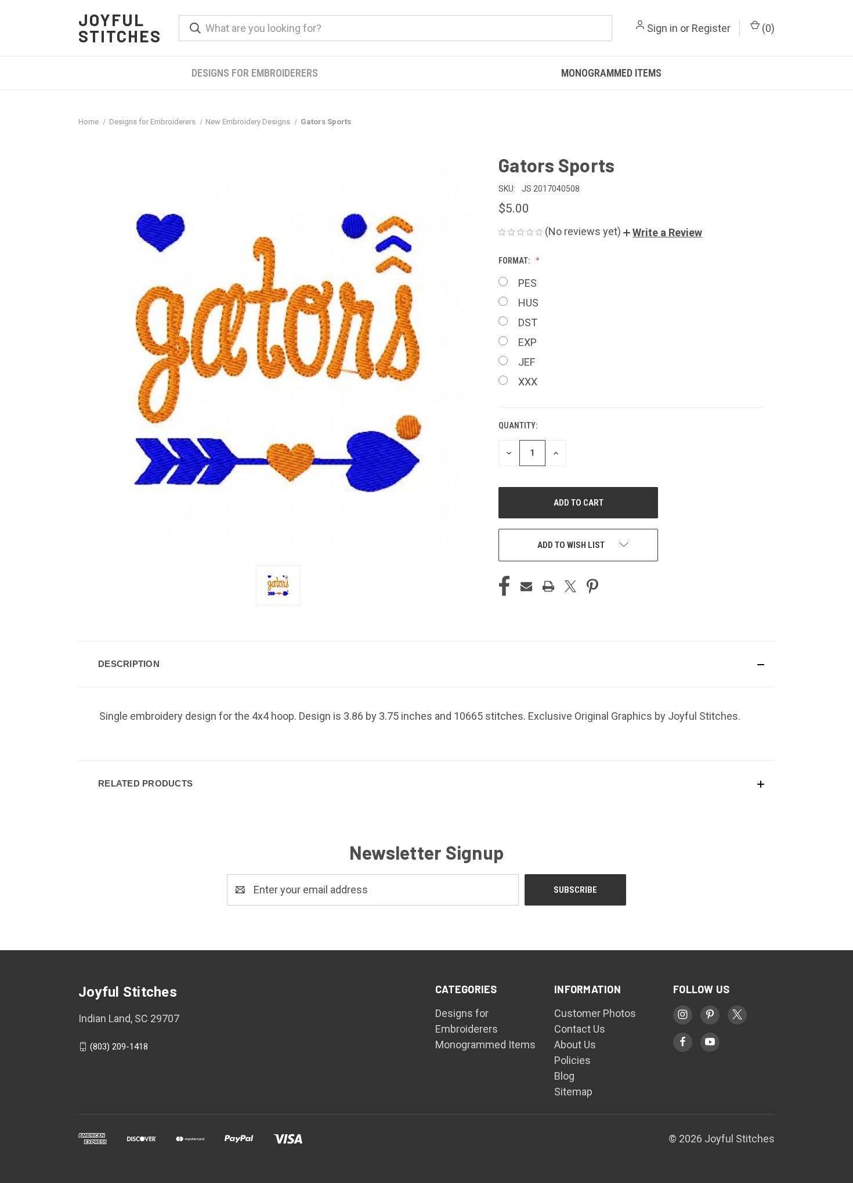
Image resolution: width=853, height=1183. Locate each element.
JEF (526, 362)
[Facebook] (504, 586)
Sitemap (573, 1091)
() (767, 28)
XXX (527, 382)
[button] (662, 232)
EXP (527, 342)
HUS (528, 303)
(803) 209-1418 (119, 1046)
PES (527, 283)
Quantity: (517, 425)
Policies (572, 1060)
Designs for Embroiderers (254, 73)
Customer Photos (595, 1013)
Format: (515, 260)
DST (527, 322)
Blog (564, 1076)
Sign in (662, 28)
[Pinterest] (592, 586)
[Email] (526, 586)
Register (711, 28)
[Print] (548, 586)
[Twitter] (570, 586)
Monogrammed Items (611, 73)
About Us (575, 1044)
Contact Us (579, 1029)
